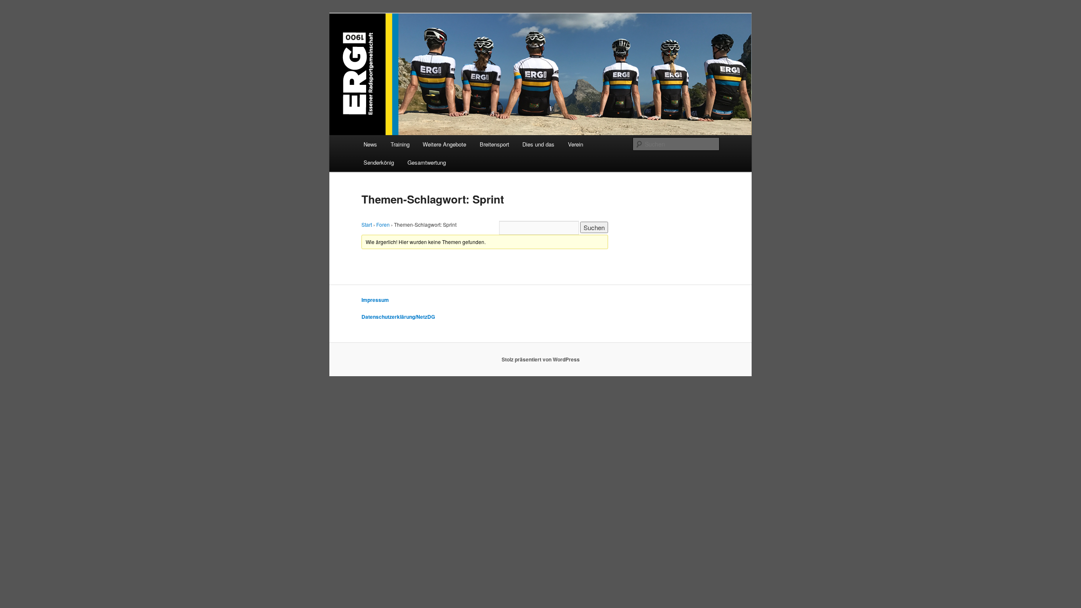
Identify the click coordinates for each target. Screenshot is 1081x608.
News (370, 144)
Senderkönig (379, 162)
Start (366, 224)
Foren (383, 224)
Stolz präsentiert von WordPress (541, 359)
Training (400, 144)
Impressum (375, 300)
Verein (575, 144)
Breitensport (494, 144)
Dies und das (538, 144)
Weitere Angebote (444, 144)
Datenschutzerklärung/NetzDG (398, 316)
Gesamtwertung (426, 162)
